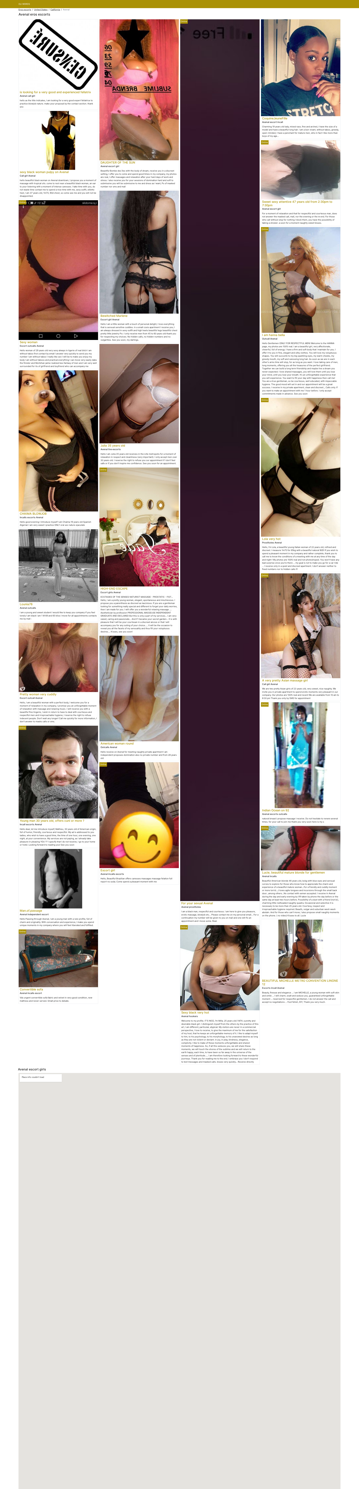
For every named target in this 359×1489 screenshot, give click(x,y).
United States (41, 9)
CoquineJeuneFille (274, 118)
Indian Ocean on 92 (275, 810)
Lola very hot (271, 539)
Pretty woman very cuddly (38, 694)
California (55, 9)
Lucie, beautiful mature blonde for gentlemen (293, 872)
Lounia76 (26, 604)
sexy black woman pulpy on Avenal (44, 172)
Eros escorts (25, 9)
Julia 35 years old (113, 445)
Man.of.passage (31, 910)
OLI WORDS (24, 4)
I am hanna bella (273, 335)
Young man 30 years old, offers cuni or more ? (52, 820)
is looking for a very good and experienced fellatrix (55, 92)
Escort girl (108, 870)
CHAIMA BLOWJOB (33, 513)
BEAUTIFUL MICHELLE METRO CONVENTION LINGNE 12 (300, 982)
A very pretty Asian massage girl (285, 680)
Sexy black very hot (195, 1012)
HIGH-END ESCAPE (114, 588)
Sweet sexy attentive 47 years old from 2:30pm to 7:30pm (297, 203)
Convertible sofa (31, 989)
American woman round (117, 743)
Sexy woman (28, 342)
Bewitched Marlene (114, 316)
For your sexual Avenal (197, 903)
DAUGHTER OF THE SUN (118, 162)
